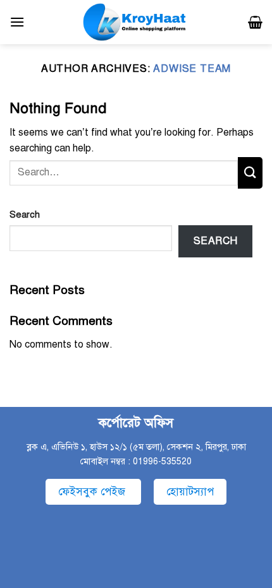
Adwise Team (192, 68)
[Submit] (250, 173)
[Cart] (255, 22)
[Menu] (17, 21)
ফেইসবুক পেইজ (93, 491)
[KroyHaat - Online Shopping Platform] (136, 22)
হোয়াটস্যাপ (190, 491)
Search (24, 214)
